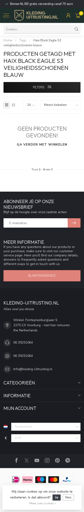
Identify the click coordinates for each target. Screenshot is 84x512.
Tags (22, 40)
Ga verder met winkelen (42, 144)
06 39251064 (23, 342)
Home (8, 40)
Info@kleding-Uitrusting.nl (32, 369)
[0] (77, 15)
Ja (56, 497)
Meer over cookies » (42, 503)
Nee (68, 497)
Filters (39, 87)
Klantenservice (42, 275)
